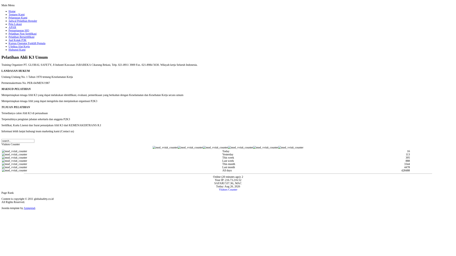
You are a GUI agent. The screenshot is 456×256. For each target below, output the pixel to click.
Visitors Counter (228, 189)
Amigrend (29, 208)
